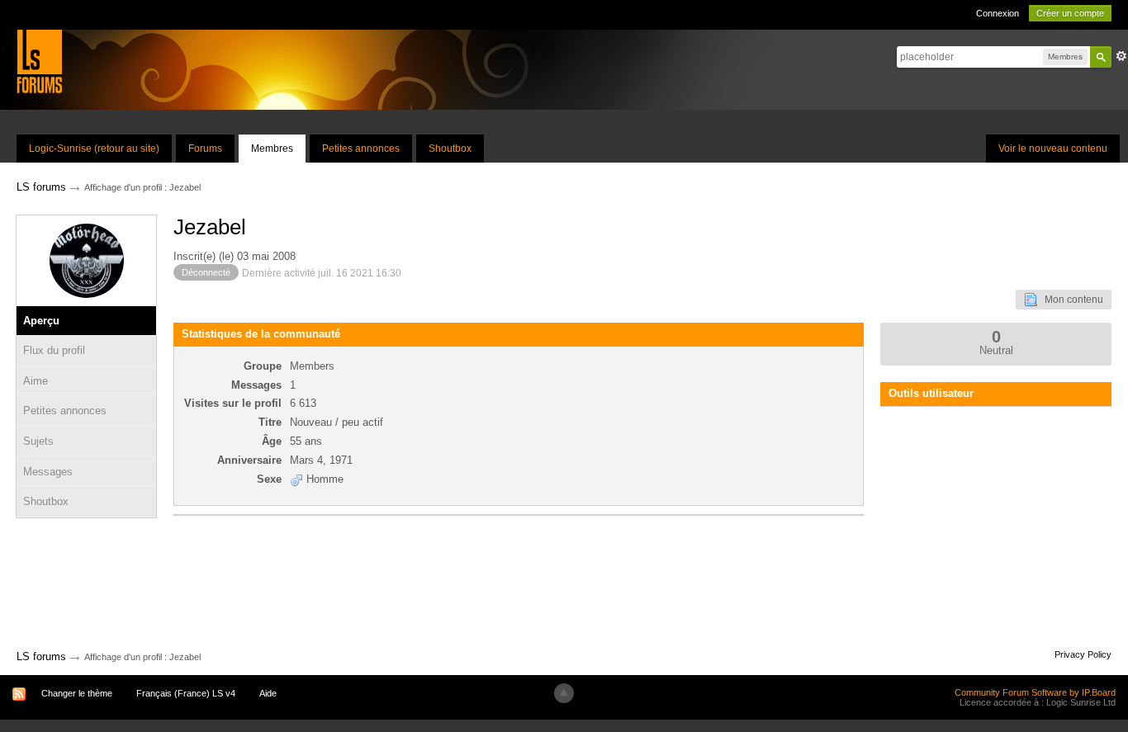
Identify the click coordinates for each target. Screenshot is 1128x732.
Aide (268, 693)
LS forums (41, 656)
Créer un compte (1070, 13)
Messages (48, 471)
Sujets (38, 441)
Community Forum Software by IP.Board (1035, 692)
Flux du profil (54, 350)
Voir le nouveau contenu (1052, 148)
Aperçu (41, 320)
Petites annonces (361, 148)
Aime (35, 381)
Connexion (997, 13)
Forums (205, 148)
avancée (1121, 56)
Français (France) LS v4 (185, 693)
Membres (272, 148)
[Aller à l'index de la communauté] (39, 60)
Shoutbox (450, 148)
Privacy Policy (1083, 654)
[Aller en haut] (564, 693)
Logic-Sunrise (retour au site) (94, 148)
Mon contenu (1070, 299)
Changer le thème (76, 693)
